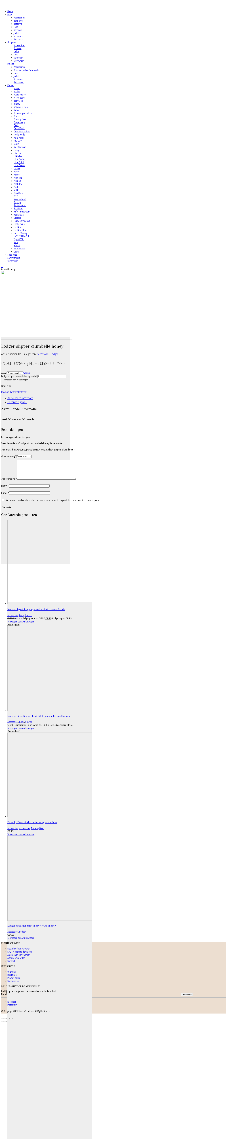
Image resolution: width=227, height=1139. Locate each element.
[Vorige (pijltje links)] (2, 1021)
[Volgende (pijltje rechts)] (5, 1021)
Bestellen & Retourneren (18, 948)
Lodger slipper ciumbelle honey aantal (19, 376)
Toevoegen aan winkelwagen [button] (20, 621)
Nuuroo (28, 615)
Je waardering (9, 456)
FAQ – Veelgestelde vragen (19, 951)
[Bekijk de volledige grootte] (71, 339)
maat (4, 372)
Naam (5, 485)
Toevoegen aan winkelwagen (15, 380)
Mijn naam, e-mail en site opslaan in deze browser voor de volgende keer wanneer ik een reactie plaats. (53, 500)
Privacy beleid (13, 977)
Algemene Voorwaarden (18, 954)
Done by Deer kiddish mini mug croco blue (32, 822)
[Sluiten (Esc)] (11, 1018)
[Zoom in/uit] (2, 1018)
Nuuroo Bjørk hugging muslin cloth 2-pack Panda (36, 609)
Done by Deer (37, 828)
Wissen (26, 372)
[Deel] (8, 1018)
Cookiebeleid (13, 980)
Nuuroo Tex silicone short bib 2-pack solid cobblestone (38, 715)
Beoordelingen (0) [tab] (17, 402)
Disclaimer (12, 974)
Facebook (5, 391)
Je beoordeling (9, 478)
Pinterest (22, 391)
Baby (21, 615)
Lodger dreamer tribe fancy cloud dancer (31, 925)
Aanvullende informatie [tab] (20, 398)
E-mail (5, 492)
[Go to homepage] (16, 5)
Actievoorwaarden (16, 957)
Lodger (54, 353)
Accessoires (43, 353)
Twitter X (14, 391)
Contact (11, 960)
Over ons (11, 971)
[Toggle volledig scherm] (5, 1018)
